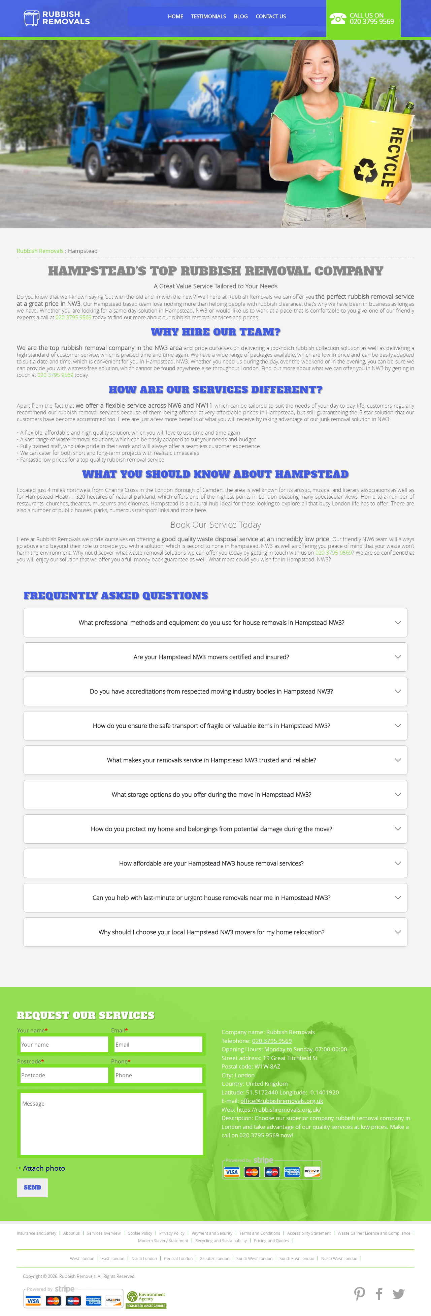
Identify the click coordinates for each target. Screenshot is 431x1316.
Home (175, 16)
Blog (241, 16)
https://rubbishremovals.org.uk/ (279, 1109)
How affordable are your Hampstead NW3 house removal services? (211, 863)
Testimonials (208, 16)
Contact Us (271, 16)
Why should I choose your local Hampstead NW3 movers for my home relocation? (212, 932)
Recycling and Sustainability (221, 1240)
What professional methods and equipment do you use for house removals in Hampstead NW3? (211, 622)
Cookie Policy (140, 1233)
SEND (32, 1188)
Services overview (104, 1233)
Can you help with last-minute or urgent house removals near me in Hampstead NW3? (212, 898)
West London (82, 1258)
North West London (339, 1258)
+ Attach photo (41, 1168)
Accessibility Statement (309, 1233)
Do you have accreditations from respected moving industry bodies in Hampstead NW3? (211, 691)
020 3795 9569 (74, 317)
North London (144, 1258)
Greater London (214, 1258)
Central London (178, 1258)
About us (71, 1233)
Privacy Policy (172, 1233)
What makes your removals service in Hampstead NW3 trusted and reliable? (211, 760)
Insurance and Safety (36, 1233)
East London (112, 1258)
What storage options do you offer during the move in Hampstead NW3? (211, 794)
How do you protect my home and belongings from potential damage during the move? (211, 829)
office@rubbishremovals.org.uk (281, 1101)
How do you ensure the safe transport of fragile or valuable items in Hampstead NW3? (211, 726)
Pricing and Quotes (271, 1240)
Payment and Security (212, 1233)
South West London (254, 1258)
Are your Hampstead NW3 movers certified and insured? (211, 657)
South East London (296, 1258)
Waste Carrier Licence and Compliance (374, 1233)
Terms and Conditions (259, 1233)
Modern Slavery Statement (163, 1240)
